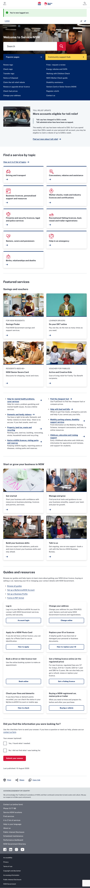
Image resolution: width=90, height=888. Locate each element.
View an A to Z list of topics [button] (14, 162)
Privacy (5, 862)
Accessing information (11, 875)
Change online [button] (66, 620)
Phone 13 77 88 (9, 808)
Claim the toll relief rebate (14, 82)
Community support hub (59, 57)
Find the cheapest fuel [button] (59, 399)
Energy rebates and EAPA (56, 69)
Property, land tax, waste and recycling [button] (19, 428)
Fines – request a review (55, 65)
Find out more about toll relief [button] (45, 139)
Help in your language (12, 824)
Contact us (50, 95)
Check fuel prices (10, 91)
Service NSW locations (12, 812)
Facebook (4, 849)
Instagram (16, 849)
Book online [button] (23, 681)
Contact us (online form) (13, 804)
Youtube (22, 849)
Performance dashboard (13, 840)
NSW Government (9, 884)
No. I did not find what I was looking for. (25, 750)
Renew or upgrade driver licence (16, 87)
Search (85, 4)
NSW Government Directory (14, 844)
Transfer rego (8, 74)
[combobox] (30, 46)
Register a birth (52, 91)
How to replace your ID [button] (66, 647)
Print (9, 780)
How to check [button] (23, 708)
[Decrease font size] (81, 21)
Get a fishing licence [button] (66, 681)
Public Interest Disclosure (13, 832)
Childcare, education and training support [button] (64, 436)
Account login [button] (23, 620)
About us (7, 828)
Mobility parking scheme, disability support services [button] (64, 420)
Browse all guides (14, 586)
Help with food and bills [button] (60, 409)
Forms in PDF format (15, 598)
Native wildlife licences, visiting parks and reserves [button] (23, 441)
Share (21, 780)
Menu (4, 4)
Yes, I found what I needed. (19, 743)
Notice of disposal (10, 78)
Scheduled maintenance (13, 836)
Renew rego (8, 65)
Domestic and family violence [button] (19, 414)
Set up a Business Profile (17, 594)
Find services (8, 816)
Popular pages (12, 57)
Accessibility (7, 857)
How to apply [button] (23, 647)
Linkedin (10, 849)
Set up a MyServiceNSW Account (21, 590)
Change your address (12, 95)
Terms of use (7, 866)
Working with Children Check (58, 74)
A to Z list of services (11, 820)
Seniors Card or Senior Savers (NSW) (61, 87)
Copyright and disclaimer (12, 871)
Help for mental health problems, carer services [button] (21, 400)
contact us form (9, 732)
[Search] (61, 46)
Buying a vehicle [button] (66, 708)
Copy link (36, 780)
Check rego (8, 69)
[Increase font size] (85, 21)
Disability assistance (54, 82)
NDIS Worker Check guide (57, 78)
